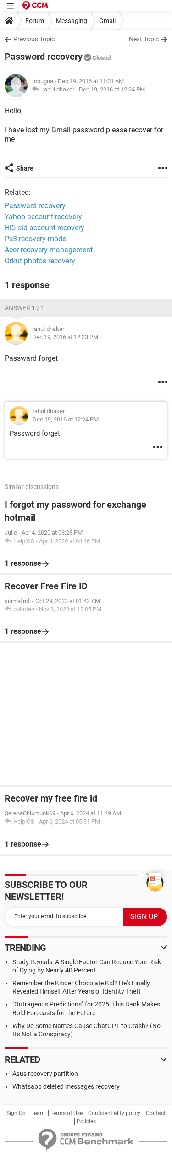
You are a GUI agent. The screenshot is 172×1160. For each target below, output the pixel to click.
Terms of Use (66, 1113)
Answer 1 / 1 (24, 308)
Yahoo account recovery (43, 216)
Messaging (71, 20)
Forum (34, 20)
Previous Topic (34, 39)
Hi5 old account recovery (44, 227)
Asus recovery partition (45, 1073)
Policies (86, 1121)
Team (38, 1113)
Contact (156, 1113)
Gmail (107, 20)
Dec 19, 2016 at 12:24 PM (112, 89)
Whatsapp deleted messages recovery (66, 1086)
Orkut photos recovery (40, 260)
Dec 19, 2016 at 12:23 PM (65, 337)
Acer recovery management (49, 249)
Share (24, 168)
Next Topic (144, 39)
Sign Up (16, 1113)
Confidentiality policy (114, 1113)
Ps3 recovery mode (35, 238)
